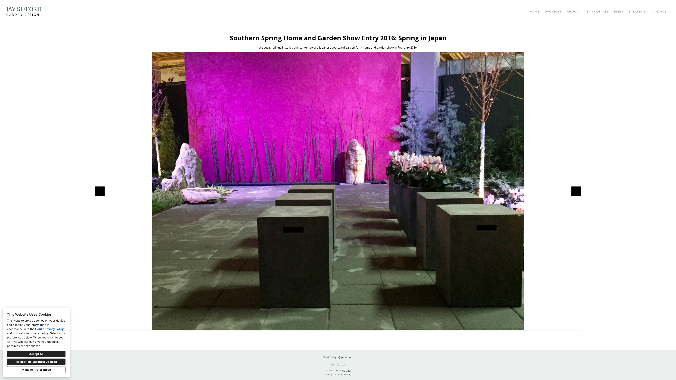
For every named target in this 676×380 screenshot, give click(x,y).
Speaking (637, 11)
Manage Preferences (36, 369)
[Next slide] (576, 191)
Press (618, 11)
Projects (553, 11)
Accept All (36, 354)
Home (535, 11)
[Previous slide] (100, 191)
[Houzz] (332, 364)
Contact (659, 11)
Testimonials (596, 11)
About (573, 11)
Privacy (329, 374)
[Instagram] (343, 364)
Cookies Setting (343, 374)
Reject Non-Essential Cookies (36, 361)
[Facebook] (338, 364)
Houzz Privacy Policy (49, 329)
